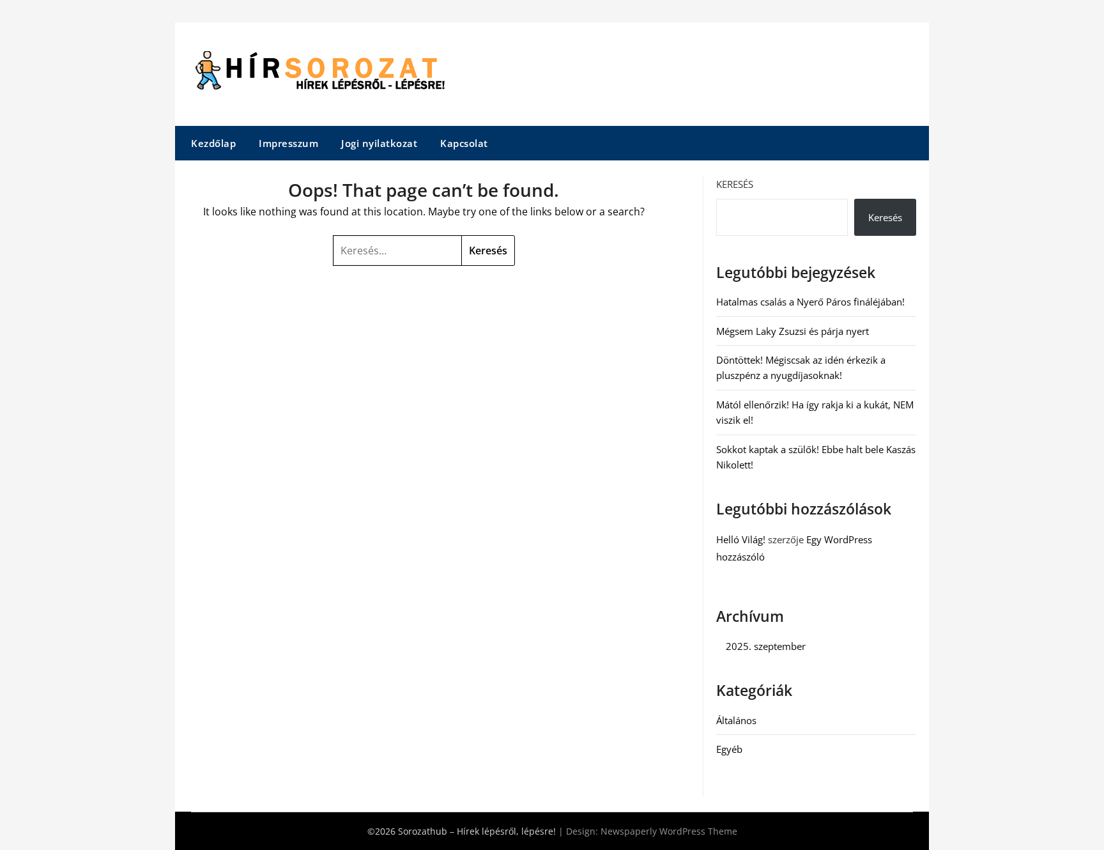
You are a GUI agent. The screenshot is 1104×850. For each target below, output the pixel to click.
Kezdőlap (213, 143)
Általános (736, 720)
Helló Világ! (740, 539)
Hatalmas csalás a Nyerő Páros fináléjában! (810, 301)
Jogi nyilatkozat (379, 143)
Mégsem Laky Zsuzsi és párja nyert (792, 331)
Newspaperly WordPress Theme (669, 831)
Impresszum (288, 143)
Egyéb (729, 749)
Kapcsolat (464, 143)
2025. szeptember (766, 646)
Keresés (734, 184)
